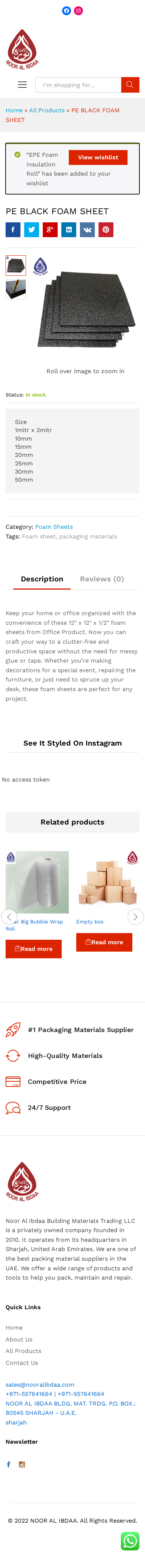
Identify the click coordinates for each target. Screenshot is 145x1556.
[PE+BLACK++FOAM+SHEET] (31, 229)
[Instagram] (22, 1465)
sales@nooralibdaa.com (40, 1384)
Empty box (89, 922)
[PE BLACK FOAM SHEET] (13, 229)
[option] (37, 915)
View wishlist (98, 157)
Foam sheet (39, 536)
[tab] (42, 582)
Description (42, 579)
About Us (19, 1339)
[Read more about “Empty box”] (90, 909)
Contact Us (22, 1362)
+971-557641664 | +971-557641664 (55, 1393)
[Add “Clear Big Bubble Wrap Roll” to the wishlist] (54, 909)
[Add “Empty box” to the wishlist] (125, 909)
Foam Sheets (54, 526)
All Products (47, 110)
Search (130, 85)
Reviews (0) (102, 579)
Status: (15, 395)
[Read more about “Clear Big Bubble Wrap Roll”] (20, 909)
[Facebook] (8, 1465)
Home (14, 110)
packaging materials (88, 536)
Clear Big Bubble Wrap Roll (34, 925)
